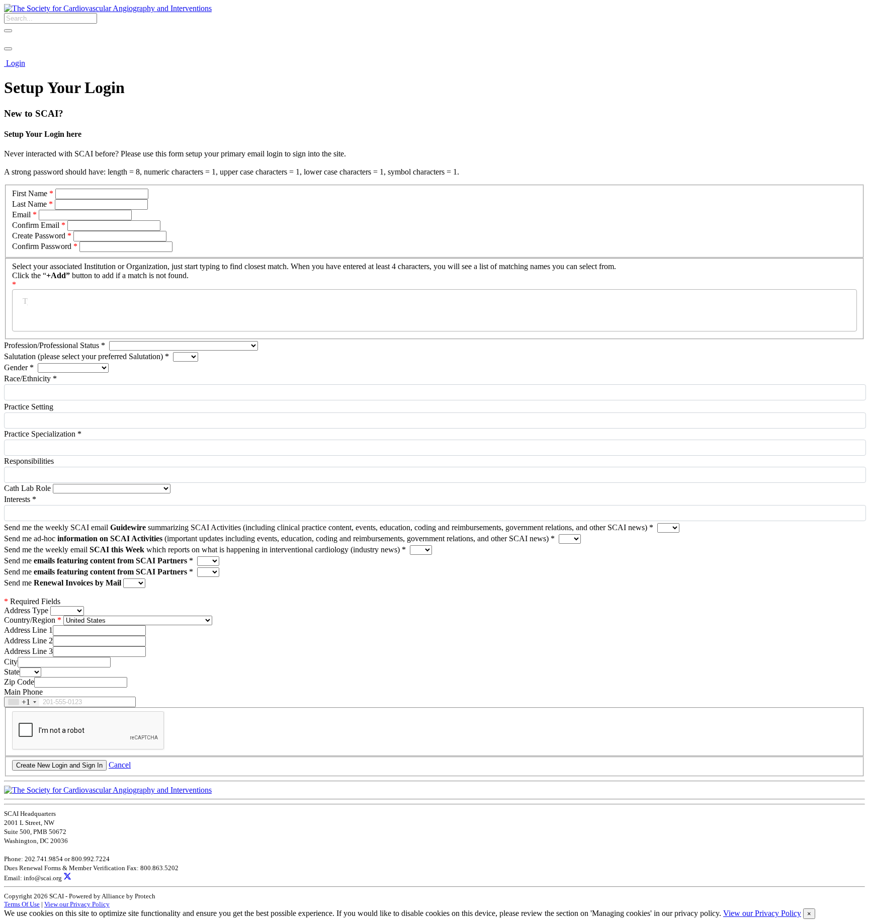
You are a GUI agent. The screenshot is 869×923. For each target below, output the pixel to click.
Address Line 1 (28, 630)
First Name (29, 193)
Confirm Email (35, 225)
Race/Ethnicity (30, 378)
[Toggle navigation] (8, 48)
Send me (98, 560)
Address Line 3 (28, 651)
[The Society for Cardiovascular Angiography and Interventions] (108, 8)
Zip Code (19, 682)
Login (15, 63)
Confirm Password (41, 246)
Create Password (38, 235)
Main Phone (23, 692)
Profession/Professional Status (54, 345)
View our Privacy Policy (77, 904)
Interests (20, 499)
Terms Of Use (22, 904)
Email (21, 214)
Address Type (26, 610)
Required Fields (32, 601)
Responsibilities (29, 461)
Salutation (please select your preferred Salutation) (86, 356)
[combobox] (22, 702)
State (12, 671)
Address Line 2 (28, 640)
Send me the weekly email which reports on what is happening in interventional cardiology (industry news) (205, 549)
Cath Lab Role (28, 488)
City (11, 661)
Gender (19, 367)
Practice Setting (28, 406)
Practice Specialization (42, 434)
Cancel (120, 765)
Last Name (29, 204)
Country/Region (29, 620)
